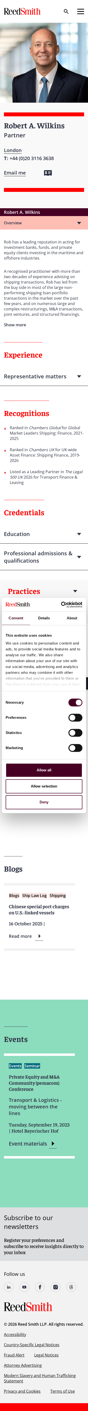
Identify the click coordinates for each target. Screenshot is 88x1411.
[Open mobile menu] (80, 11)
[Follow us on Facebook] (40, 1287)
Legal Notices (46, 1355)
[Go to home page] (23, 11)
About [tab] (72, 618)
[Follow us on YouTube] (24, 1287)
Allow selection (44, 786)
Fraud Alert (14, 1355)
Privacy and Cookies (22, 1391)
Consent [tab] (16, 618)
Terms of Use (62, 1391)
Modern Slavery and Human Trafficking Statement (40, 1378)
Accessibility (15, 1334)
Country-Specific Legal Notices (31, 1344)
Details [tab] (44, 618)
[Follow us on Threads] (71, 1287)
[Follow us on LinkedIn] (9, 1287)
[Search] (66, 11)
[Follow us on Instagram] (56, 1287)
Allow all (44, 770)
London (13, 150)
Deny (44, 802)
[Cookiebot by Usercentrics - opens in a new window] (62, 605)
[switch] (75, 718)
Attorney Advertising (23, 1365)
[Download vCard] (48, 173)
